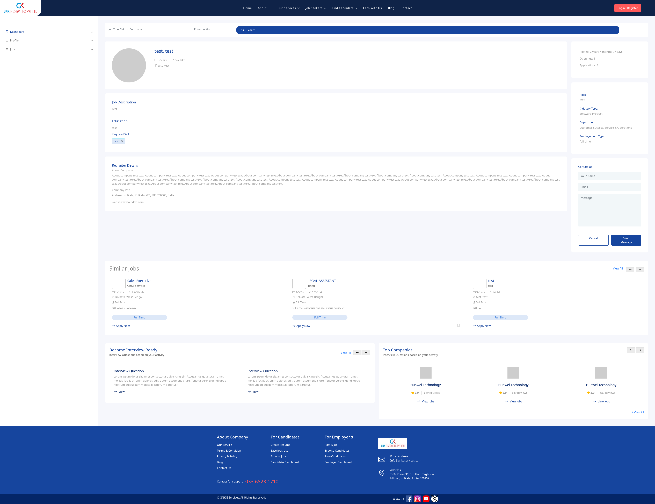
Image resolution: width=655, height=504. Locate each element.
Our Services (287, 8)
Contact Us (224, 468)
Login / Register (628, 8)
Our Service (224, 445)
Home (247, 8)
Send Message (626, 240)
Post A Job (331, 445)
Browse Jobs (279, 456)
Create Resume (280, 445)
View (122, 392)
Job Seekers (313, 8)
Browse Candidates (337, 450)
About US (264, 8)
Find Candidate (343, 8)
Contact (406, 8)
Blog (391, 8)
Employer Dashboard (338, 462)
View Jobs (428, 401)
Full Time (139, 317)
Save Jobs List (279, 450)
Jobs (13, 49)
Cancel (593, 238)
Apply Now (123, 326)
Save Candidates (335, 456)
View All (618, 268)
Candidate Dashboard (285, 462)
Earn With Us (372, 8)
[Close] (122, 141)
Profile (14, 40)
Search (251, 30)
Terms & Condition (229, 450)
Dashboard (17, 32)
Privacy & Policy (227, 456)
